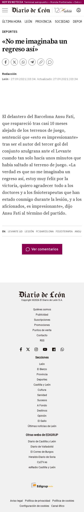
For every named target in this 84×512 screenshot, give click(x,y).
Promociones (42, 325)
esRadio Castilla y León (42, 467)
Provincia (43, 22)
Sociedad (62, 22)
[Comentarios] (49, 62)
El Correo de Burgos (42, 451)
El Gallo (42, 420)
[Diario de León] (42, 10)
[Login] (78, 10)
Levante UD (15, 231)
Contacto (42, 335)
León (28, 22)
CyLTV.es (42, 462)
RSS (42, 340)
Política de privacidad (37, 500)
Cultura (42, 389)
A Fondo (42, 405)
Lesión (29, 231)
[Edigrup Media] (42, 485)
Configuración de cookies (34, 505)
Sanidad (42, 395)
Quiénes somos (42, 309)
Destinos (42, 410)
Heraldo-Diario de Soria (42, 457)
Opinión (42, 415)
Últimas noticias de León (42, 426)
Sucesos (42, 400)
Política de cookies (63, 500)
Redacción (9, 74)
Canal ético (57, 505)
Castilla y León (42, 384)
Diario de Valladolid (42, 446)
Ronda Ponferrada (61, 2)
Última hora (11, 22)
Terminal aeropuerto (36, 2)
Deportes (9, 32)
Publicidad (42, 314)
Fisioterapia (64, 231)
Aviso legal (16, 500)
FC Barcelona (45, 231)
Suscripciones (42, 319)
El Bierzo (42, 369)
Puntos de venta (42, 330)
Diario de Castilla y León (42, 441)
